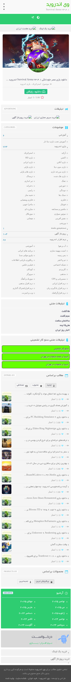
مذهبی (63, 274)
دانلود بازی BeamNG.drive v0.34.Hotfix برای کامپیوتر (45, 475)
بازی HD (29, 157)
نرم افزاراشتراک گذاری (23, 288)
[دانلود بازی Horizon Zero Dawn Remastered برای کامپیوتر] (6, 505)
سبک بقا (62, 195)
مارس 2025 (26, 607)
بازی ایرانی (28, 162)
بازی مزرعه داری (58, 172)
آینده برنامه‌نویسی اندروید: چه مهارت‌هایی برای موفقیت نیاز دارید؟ (45, 486)
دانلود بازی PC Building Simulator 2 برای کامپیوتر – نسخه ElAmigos (45, 417)
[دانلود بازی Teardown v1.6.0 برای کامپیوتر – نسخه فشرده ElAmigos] (6, 563)
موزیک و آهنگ (27, 279)
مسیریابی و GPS (59, 279)
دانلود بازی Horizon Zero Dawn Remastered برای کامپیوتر (45, 498)
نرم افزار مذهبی (26, 283)
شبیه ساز (29, 195)
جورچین (62, 186)
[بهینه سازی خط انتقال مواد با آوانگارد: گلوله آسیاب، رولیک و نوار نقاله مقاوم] (6, 401)
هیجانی (30, 218)
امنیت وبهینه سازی (58, 251)
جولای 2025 (26, 601)
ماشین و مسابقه (59, 209)
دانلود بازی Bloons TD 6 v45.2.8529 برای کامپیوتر (45, 510)
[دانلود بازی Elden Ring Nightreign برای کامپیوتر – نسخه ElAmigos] (6, 435)
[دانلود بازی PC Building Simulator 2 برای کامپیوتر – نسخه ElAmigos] (6, 424)
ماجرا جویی (28, 204)
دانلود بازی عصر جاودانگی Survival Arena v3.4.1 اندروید (38, 80)
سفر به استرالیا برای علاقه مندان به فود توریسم (45, 452)
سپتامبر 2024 (57, 625)
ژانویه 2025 (58, 613)
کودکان (30, 269)
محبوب (35, 385)
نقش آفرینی (60, 218)
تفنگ (64, 181)
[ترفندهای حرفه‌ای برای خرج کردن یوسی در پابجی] (6, 447)
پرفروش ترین (42, 581)
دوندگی (62, 190)
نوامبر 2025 (58, 601)
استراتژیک (36, 84)
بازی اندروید (25, 84)
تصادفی (20, 385)
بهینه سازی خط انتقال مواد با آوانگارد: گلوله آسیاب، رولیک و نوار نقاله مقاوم (45, 394)
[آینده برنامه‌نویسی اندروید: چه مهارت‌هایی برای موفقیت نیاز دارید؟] (6, 493)
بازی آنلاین (61, 162)
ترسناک (29, 176)
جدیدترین (23, 581)
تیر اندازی (28, 181)
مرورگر (30, 274)
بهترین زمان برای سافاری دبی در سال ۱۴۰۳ (46, 463)
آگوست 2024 (25, 625)
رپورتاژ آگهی (60, 234)
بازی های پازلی (26, 172)
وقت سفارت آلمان (59, 544)
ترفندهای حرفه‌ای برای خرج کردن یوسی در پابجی (45, 440)
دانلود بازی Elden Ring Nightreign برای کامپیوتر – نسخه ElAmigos (45, 429)
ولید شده (9, 678)
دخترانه (30, 186)
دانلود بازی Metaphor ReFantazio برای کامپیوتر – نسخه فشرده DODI (45, 521)
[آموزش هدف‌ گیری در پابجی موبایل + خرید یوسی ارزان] (6, 412)
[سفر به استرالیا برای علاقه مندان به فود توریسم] (6, 459)
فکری (63, 200)
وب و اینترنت (27, 293)
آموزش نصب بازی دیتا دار (55, 141)
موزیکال (29, 214)
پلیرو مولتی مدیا (26, 255)
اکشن (63, 157)
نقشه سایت (21, 678)
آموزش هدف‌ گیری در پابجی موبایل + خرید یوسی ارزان (45, 405)
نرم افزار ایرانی (59, 283)
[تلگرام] (32, 17)
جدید (49, 385)
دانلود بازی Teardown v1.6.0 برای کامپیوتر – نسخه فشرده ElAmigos (45, 556)
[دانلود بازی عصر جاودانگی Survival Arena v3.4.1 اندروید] (38, 72)
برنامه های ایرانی (25, 251)
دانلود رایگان (33, 91)
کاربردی (62, 269)
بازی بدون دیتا (60, 167)
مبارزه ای (29, 209)
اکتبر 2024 (26, 619)
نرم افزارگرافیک (59, 293)
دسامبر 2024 (25, 613)
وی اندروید (40, 669)
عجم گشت (65, 316)
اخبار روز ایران (62, 330)
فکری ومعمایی (26, 200)
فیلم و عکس (27, 265)
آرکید (64, 153)
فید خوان (32, 678)
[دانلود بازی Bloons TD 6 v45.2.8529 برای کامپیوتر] (6, 516)
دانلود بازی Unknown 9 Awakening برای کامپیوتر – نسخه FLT (45, 533)
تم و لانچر (62, 260)
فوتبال (63, 204)
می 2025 (60, 607)
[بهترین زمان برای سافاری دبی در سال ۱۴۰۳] (6, 470)
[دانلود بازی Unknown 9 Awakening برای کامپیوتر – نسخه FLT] (6, 540)
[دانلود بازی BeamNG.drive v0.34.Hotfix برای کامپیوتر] (6, 482)
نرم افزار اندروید (58, 239)
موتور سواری (60, 214)
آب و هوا (62, 246)
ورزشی (62, 223)
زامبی (30, 190)
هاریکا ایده (65, 325)
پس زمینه (62, 255)
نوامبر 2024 (58, 619)
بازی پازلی (28, 167)
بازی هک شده (60, 176)
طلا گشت (66, 311)
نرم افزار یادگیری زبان (56, 288)
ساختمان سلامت (62, 321)
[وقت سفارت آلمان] (6, 551)
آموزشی (62, 135)
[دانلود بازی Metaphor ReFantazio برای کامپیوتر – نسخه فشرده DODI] (6, 528)
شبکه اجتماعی (59, 265)
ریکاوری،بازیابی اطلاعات (22, 260)
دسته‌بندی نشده (58, 228)
